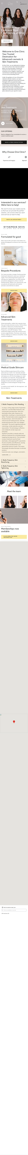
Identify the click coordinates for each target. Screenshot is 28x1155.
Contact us (7, 41)
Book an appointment (14, 219)
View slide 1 (9, 44)
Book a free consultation (14, 142)
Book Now (14, 290)
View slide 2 (14, 44)
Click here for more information (10, 537)
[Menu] (2, 3)
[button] (17, 2)
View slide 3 (19, 44)
